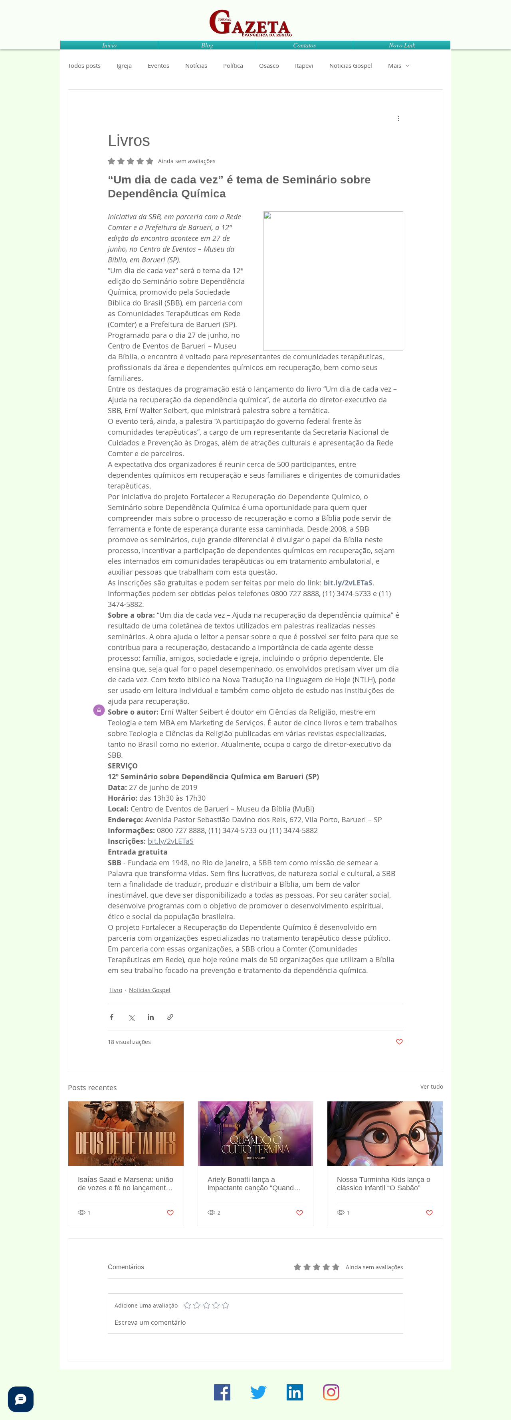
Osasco (269, 65)
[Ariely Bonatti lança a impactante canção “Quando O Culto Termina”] (255, 1133)
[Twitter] (258, 1392)
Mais (394, 65)
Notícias (196, 65)
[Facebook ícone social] (222, 1392)
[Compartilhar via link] (170, 1017)
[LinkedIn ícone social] (295, 1392)
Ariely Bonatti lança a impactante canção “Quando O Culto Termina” (253, 1184)
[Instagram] (331, 1392)
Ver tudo (431, 1086)
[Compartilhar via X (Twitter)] (131, 1017)
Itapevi (304, 65)
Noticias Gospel (350, 65)
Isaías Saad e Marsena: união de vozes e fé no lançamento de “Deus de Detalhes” (125, 1184)
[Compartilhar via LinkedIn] (150, 1017)
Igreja (124, 65)
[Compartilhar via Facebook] (111, 1017)
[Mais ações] (398, 118)
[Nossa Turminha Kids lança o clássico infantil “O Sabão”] (385, 1133)
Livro (115, 990)
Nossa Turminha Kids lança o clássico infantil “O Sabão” (383, 1184)
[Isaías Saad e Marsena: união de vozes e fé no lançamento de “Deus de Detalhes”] (126, 1133)
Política (233, 65)
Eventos (158, 65)
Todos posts (84, 65)
